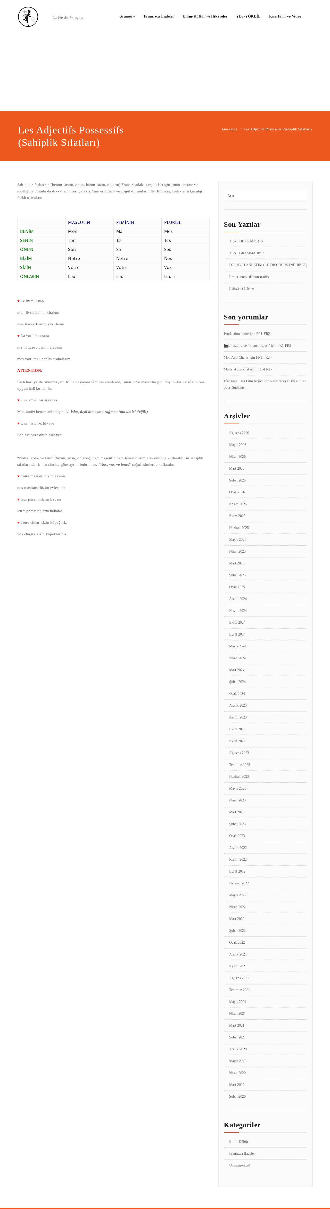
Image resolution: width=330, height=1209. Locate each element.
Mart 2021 (236, 1025)
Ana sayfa (229, 129)
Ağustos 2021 (239, 978)
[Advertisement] (165, 72)
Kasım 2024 (238, 611)
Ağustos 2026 (239, 433)
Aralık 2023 (238, 705)
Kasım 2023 (238, 717)
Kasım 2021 (238, 966)
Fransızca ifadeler (242, 1153)
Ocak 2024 (237, 694)
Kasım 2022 (238, 859)
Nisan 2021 (237, 1014)
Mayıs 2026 (237, 445)
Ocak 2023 (237, 836)
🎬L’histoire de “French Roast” (247, 346)
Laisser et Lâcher (241, 289)
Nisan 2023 (237, 800)
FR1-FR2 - (264, 334)
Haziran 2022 (239, 883)
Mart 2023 (236, 812)
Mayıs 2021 (237, 1002)
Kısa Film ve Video (285, 16)
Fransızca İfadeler (159, 16)
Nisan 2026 (237, 457)
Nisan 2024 (237, 658)
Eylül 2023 (237, 741)
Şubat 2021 (237, 1037)
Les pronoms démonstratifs (249, 277)
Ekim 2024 (237, 622)
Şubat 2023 (237, 824)
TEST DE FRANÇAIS (246, 241)
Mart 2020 (236, 1085)
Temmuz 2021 (239, 990)
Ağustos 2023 (239, 753)
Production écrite (236, 334)
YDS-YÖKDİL (248, 16)
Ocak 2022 (237, 942)
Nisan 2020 (237, 1073)
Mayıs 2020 (237, 1061)
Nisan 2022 (237, 907)
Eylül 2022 (237, 871)
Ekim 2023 (237, 729)
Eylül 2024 (237, 634)
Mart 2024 (236, 670)
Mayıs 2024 (237, 646)
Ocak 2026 (237, 492)
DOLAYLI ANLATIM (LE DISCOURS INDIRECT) (268, 265)
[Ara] (311, 17)
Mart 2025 (236, 563)
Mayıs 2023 (237, 788)
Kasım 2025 (238, 504)
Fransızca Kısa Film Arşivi (243, 381)
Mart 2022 (236, 919)
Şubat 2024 (237, 682)
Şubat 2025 (237, 575)
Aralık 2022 (238, 848)
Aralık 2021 (238, 954)
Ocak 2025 (237, 587)
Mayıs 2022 (237, 895)
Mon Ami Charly (236, 357)
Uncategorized (239, 1165)
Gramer (126, 16)
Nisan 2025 (237, 551)
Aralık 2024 (238, 599)
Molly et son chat (236, 369)
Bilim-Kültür (238, 1142)
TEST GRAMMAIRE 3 (246, 253)
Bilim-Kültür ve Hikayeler (205, 16)
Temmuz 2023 (239, 765)
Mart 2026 (236, 468)
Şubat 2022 (237, 931)
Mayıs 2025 (237, 540)
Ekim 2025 (237, 516)
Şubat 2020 (237, 1096)
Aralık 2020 (238, 1049)
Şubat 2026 (237, 480)
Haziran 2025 (239, 528)
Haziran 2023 (239, 777)
